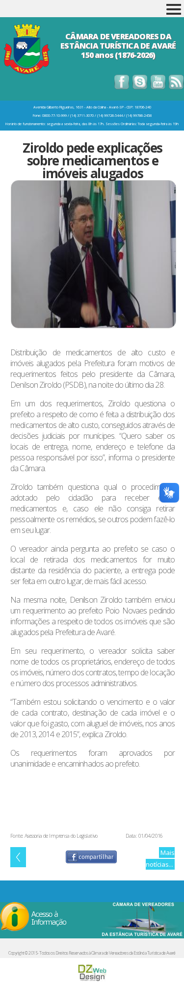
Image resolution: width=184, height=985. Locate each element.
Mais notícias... (160, 858)
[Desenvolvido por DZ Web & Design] (92, 979)
